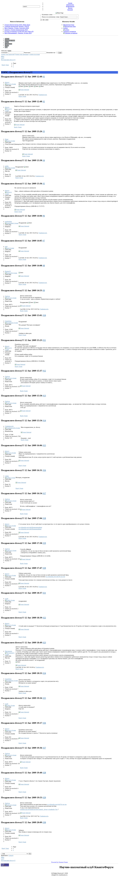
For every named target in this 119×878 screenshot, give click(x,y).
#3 (44, 131)
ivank (6, 598)
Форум (70, 8)
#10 (44, 315)
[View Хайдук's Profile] (10, 298)
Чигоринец (8, 651)
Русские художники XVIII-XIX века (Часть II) (18, 31)
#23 (44, 642)
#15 (44, 445)
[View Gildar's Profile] (10, 477)
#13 (44, 395)
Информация (70, 6)
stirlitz (7, 166)
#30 (44, 822)
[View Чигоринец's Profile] (10, 654)
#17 (44, 493)
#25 (44, 698)
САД (2, 58)
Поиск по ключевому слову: (51, 17)
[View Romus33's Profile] (11, 273)
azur (6, 246)
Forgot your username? (22, 54)
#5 (44, 183)
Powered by (54, 862)
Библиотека (70, 4)
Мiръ (2, 56)
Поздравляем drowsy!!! (8, 60)
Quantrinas (8, 321)
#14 (44, 420)
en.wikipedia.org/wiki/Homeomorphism (30, 527)
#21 (44, 593)
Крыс (6, 139)
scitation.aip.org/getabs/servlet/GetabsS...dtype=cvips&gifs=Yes (38, 809)
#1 (44, 76)
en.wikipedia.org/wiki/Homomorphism (30, 529)
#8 (44, 265)
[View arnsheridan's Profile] (11, 223)
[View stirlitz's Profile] (10, 168)
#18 (44, 518)
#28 (44, 772)
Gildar (7, 476)
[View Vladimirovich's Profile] (12, 428)
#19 (44, 543)
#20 (44, 568)
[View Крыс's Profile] (10, 141)
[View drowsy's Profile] (10, 84)
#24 (44, 673)
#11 (44, 340)
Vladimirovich (42, 95)
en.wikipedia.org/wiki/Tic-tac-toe (55, 576)
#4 (44, 160)
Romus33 (8, 271)
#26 (44, 723)
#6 (44, 216)
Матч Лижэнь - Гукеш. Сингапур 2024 (16, 28)
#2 (44, 101)
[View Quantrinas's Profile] (11, 323)
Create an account (34, 54)
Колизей (70, 10)
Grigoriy (10, 855)
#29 (44, 797)
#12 (44, 371)
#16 (44, 470)
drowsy (7, 82)
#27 (44, 748)
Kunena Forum (63, 862)
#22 (44, 617)
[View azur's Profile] (9, 248)
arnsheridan (8, 221)
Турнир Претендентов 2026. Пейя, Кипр (17, 25)
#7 (44, 240)
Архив (70, 3)
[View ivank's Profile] (10, 600)
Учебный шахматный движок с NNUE (16, 26)
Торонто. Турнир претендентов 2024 (16, 30)
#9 (44, 290)
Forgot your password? (8, 54)
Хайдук (7, 296)
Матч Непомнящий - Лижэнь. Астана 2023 (18, 33)
